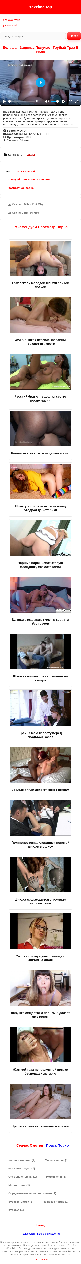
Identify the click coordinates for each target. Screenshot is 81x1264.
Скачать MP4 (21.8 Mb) (27, 204)
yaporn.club (10, 25)
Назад (40, 1225)
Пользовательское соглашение (41, 1233)
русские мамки (20, 1201)
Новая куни (56, 1176)
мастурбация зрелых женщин (29, 179)
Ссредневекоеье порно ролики (32, 1193)
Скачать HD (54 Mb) (25, 212)
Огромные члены (22, 1176)
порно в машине (21, 1160)
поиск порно (57, 1145)
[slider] (21, 101)
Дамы (31, 154)
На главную (41, 1259)
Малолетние (19, 1185)
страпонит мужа (21, 1168)
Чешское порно (56, 1201)
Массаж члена (57, 1160)
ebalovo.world (11, 19)
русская (16, 1209)
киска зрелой (26, 171)
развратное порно (21, 187)
